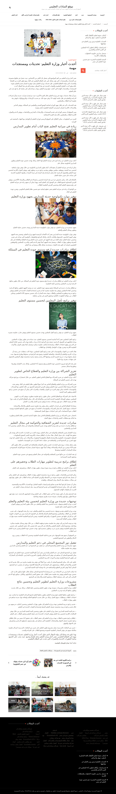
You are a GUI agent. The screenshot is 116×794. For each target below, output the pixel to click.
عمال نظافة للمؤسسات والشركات (59, 741)
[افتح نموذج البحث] (10, 8)
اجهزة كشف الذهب (23, 734)
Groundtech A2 (52, 735)
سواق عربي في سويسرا (24, 747)
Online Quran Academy (84, 81)
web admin (73, 73)
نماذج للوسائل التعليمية (62, 643)
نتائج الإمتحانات (56, 15)
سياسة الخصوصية (92, 15)
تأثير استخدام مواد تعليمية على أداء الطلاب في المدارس (19, 691)
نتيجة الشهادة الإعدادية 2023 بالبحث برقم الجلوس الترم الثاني (93, 113)
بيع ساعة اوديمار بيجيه (93, 743)
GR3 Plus (85, 738)
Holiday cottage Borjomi (60, 733)
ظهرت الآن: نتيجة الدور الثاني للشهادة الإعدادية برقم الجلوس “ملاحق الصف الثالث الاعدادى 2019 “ (94, 98)
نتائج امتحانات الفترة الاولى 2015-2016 (55, 19)
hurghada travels (30, 744)
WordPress (28, 791)
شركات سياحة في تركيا (50, 746)
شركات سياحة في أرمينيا (93, 733)
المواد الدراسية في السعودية (63, 651)
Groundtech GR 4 (29, 739)
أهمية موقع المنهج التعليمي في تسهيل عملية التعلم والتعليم (19, 707)
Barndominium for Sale (104, 81)
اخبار (76, 15)
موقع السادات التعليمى (61, 6)
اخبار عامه (45, 15)
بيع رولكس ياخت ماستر (24, 742)
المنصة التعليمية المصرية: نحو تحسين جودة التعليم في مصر (94, 60)
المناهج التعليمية (67, 15)
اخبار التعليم (15, 15)
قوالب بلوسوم (45, 791)
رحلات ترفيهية (38, 19)
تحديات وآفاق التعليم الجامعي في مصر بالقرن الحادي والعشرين (65, 707)
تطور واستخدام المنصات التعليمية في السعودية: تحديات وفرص (65, 691)
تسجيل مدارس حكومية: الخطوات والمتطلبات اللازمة (95, 54)
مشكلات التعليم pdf (46, 651)
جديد (82, 15)
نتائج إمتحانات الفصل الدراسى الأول (30, 15)
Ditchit (98, 81)
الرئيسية (102, 15)
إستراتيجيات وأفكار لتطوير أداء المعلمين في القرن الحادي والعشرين (93, 48)
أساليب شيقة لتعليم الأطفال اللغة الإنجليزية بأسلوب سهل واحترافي (95, 36)
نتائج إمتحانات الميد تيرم (75, 19)
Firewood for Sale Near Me (92, 81)
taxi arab (63, 746)
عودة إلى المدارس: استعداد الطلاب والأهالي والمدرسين (42, 708)
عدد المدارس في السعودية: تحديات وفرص (42, 692)
